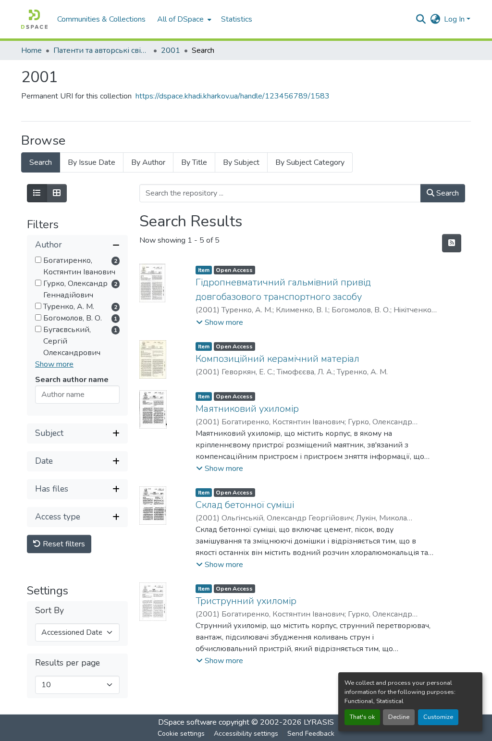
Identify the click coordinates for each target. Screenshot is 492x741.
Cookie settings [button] (181, 733)
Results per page (67, 663)
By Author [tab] (148, 162)
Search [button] (446, 193)
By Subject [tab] (241, 162)
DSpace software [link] (187, 722)
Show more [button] (54, 364)
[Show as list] (37, 193)
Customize (438, 717)
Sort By (49, 610)
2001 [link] (170, 50)
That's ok (362, 717)
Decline (398, 717)
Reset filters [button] (63, 544)
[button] (34, 19)
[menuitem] (183, 19)
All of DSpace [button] (180, 19)
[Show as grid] (57, 193)
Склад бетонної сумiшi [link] (245, 504)
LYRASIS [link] (319, 722)
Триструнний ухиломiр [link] (246, 600)
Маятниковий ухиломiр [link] (247, 408)
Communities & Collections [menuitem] (101, 19)
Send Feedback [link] (310, 733)
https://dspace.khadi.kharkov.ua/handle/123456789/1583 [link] (232, 96)
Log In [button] (455, 19)
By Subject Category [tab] (309, 162)
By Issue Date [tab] (91, 162)
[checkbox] (38, 260)
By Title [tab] (194, 162)
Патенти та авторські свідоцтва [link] (101, 50)
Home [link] (31, 50)
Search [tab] (40, 162)
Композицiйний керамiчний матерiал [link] (277, 358)
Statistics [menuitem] (236, 19)
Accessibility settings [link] (246, 733)
